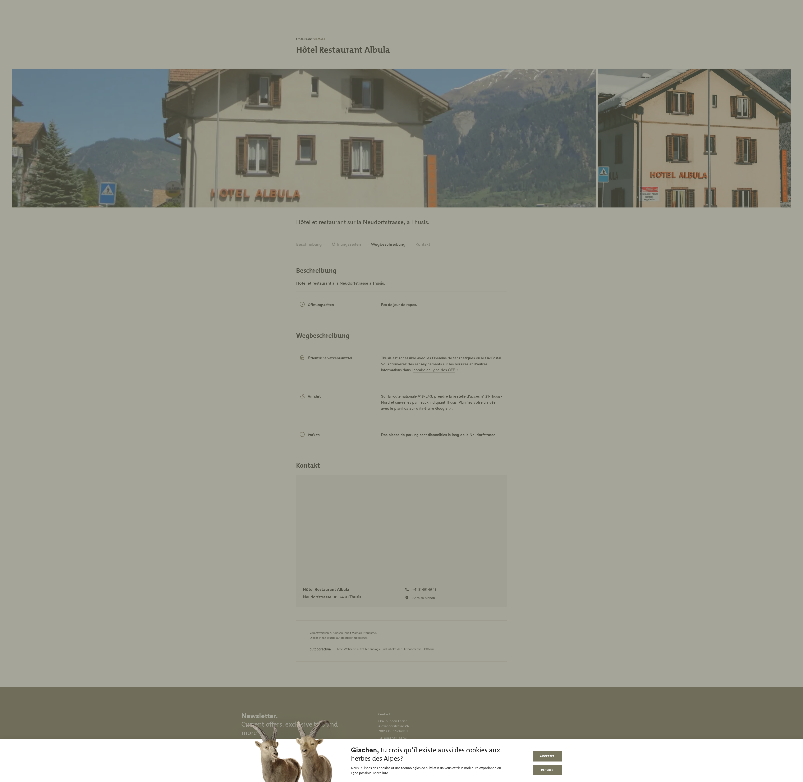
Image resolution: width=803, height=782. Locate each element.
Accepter (547, 756)
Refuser (547, 770)
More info (380, 773)
